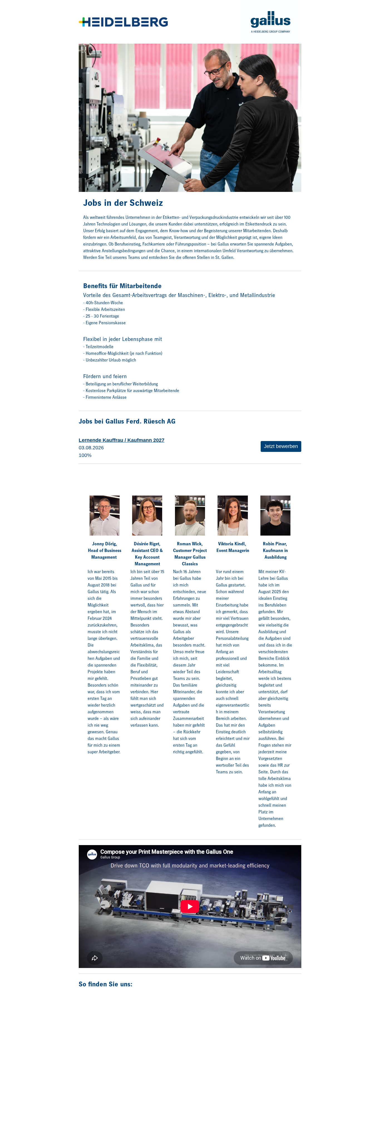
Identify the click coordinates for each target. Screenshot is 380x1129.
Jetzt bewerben (281, 446)
